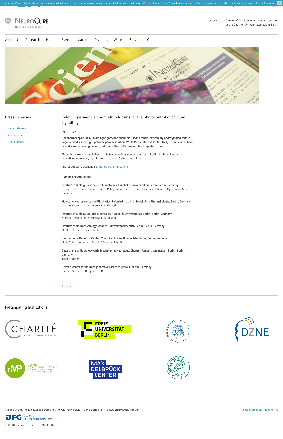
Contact (153, 39)
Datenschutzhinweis (264, 3)
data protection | (253, 409)
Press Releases (16, 128)
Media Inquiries (17, 135)
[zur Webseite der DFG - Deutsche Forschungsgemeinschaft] (29, 421)
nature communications (114, 166)
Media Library (15, 142)
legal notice (271, 409)
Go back (66, 286)
